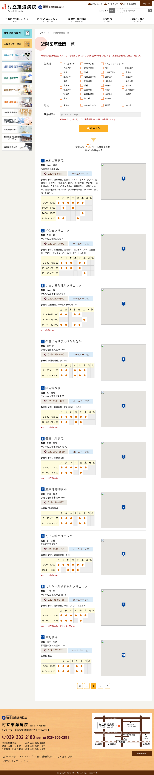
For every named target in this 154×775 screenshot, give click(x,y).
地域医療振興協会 (14, 717)
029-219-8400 (56, 354)
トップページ (43, 33)
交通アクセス (142, 753)
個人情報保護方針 (45, 756)
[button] (123, 179)
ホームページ (78, 173)
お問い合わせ (96, 4)
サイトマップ (112, 4)
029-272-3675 (56, 400)
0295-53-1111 (55, 173)
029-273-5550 (56, 451)
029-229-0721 (56, 548)
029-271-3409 (56, 243)
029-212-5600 (56, 298)
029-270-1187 (56, 502)
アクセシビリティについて (15, 760)
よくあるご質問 (129, 4)
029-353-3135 (56, 599)
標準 (112, 10)
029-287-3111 (55, 650)
